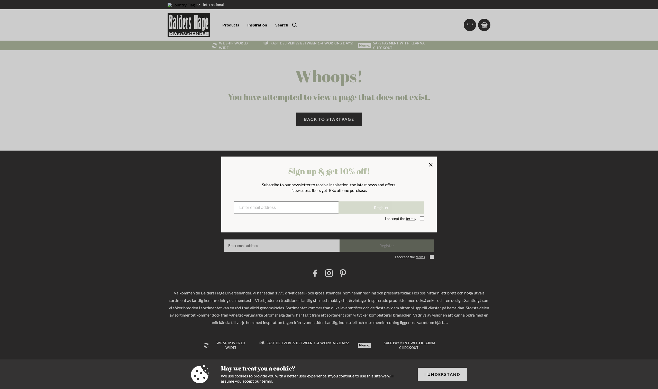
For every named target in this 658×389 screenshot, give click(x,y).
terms (267, 380)
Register (381, 207)
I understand (442, 374)
